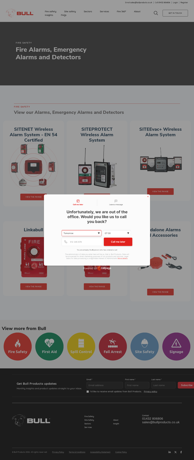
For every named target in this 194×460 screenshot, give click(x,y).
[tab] (78, 202)
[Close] (148, 196)
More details (123, 258)
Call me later (118, 241)
